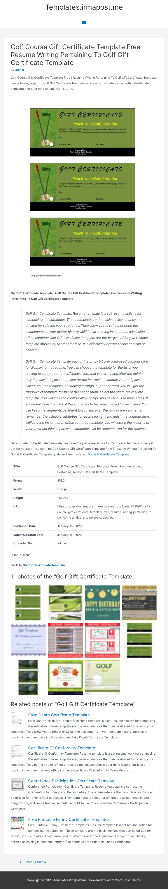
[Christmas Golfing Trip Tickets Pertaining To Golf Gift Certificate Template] (102, 640)
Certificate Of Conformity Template (61, 747)
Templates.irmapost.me (84, 7)
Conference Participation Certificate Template (72, 780)
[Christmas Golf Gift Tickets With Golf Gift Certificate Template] (65, 640)
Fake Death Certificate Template (59, 714)
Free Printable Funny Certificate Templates (69, 819)
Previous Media (32, 862)
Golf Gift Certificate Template (108, 454)
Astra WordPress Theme (124, 880)
